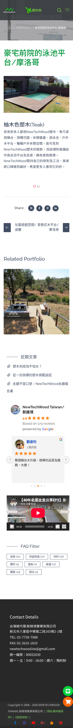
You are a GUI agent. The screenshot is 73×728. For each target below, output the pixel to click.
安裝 (15, 556)
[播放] (12, 527)
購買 (15, 571)
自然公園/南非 (27, 278)
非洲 (14, 284)
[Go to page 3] (41, 486)
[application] (38, 513)
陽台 (33, 571)
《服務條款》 (22, 717)
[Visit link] (40, 643)
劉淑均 (31, 442)
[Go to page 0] (31, 486)
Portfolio (23, 27)
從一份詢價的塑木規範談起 (32, 375)
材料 (59, 556)
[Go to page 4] (44, 486)
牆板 (32, 564)
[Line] (68, 691)
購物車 (37, 10)
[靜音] (58, 527)
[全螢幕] (64, 527)
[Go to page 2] (38, 486)
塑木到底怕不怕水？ (27, 366)
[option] (36, 304)
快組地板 (37, 556)
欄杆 (14, 564)
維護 (51, 564)
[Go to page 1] (34, 486)
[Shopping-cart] (68, 702)
